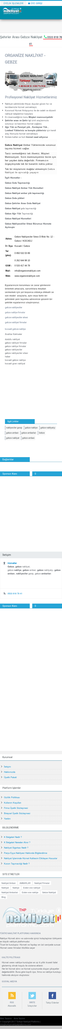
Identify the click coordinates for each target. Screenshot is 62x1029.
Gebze (42, 433)
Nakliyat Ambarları (9, 892)
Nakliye (16, 887)
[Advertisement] (31, 509)
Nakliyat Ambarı (8, 883)
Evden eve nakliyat (31, 887)
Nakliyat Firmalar (42, 883)
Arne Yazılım (19, 1018)
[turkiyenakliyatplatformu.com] (11, 10)
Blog (3, 896)
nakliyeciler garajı (14, 428)
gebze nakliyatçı (47, 428)
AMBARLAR (25, 883)
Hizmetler (12, 563)
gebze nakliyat (12, 438)
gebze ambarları (28, 433)
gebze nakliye (31, 428)
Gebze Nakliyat (49, 892)
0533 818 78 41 (15, 593)
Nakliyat (5, 887)
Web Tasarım (6, 1018)
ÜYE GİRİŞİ (36, 3)
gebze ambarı (12, 433)
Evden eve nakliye (30, 892)
